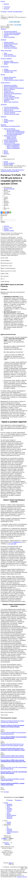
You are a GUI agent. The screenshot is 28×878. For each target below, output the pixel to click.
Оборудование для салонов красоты (10, 126)
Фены (5, 53)
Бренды (6, 150)
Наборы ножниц (8, 45)
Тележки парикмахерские (11, 141)
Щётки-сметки (8, 95)
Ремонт (9, 823)
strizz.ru (11, 862)
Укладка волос (5, 66)
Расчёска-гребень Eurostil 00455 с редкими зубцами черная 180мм (12, 784)
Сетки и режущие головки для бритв (14, 80)
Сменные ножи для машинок (12, 34)
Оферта (9, 833)
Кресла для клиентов (9, 128)
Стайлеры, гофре (8, 72)
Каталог (5, 27)
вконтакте (19, 800)
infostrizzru (17, 542)
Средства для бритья (9, 112)
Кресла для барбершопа (13, 145)
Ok (26, 876)
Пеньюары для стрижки (10, 85)
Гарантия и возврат (9, 230)
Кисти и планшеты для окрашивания (14, 88)
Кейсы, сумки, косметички (11, 102)
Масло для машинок (9, 37)
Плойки (6, 69)
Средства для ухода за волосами (12, 111)
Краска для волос (8, 110)
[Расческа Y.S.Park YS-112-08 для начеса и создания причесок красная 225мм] (14, 171)
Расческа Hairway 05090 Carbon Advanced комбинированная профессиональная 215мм (13, 760)
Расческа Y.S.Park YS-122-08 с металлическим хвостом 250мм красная (14, 772)
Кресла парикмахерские (13, 130)
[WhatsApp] (10, 212)
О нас (8, 827)
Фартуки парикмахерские (11, 86)
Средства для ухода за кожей (11, 114)
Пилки (6, 119)
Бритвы (3, 74)
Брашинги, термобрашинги (11, 62)
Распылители (7, 90)
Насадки (6, 35)
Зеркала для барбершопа (13, 148)
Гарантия (9, 829)
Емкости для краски (9, 89)
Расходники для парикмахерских (13, 93)
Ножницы (3, 39)
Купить (3, 221)
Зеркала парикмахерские (10, 139)
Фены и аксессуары (6, 50)
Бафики (6, 122)
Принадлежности (5, 82)
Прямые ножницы (9, 42)
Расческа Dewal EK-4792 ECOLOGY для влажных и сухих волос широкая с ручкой (12, 749)
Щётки (6, 64)
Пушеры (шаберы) (9, 120)
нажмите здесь (21, 876)
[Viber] (8, 212)
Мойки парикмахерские (10, 135)
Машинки (3, 29)
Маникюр (3, 116)
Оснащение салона (9, 99)
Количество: (4, 215)
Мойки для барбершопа (13, 146)
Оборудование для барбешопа (12, 144)
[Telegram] (6, 212)
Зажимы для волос (9, 92)
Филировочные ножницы (11, 43)
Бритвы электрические (10, 77)
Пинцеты (6, 100)
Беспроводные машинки (10, 31)
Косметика (4, 104)
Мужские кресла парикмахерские (16, 131)
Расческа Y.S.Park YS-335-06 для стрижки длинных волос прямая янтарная (12, 726)
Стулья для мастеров (9, 142)
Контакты (6, 4)
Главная (6, 161)
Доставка (6, 229)
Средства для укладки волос (11, 108)
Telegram (10, 800)
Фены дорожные (8, 54)
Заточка (3, 1)
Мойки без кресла (11, 138)
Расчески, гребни (8, 61)
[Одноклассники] (4, 212)
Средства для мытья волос (11, 107)
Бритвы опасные (8, 78)
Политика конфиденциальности (12, 831)
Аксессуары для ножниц (10, 48)
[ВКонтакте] (1, 212)
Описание (6, 226)
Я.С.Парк (6, 791)
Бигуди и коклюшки (9, 96)
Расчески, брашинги (6, 58)
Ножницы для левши (9, 46)
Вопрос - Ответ (8, 227)
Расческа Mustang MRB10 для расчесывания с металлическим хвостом (14, 737)
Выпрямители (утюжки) (10, 70)
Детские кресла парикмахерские (15, 133)
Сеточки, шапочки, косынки (11, 97)
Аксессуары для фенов (10, 56)
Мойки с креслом (11, 137)
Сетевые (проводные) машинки (12, 33)
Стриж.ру (4, 838)
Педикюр (3, 124)
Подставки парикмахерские (14, 134)
